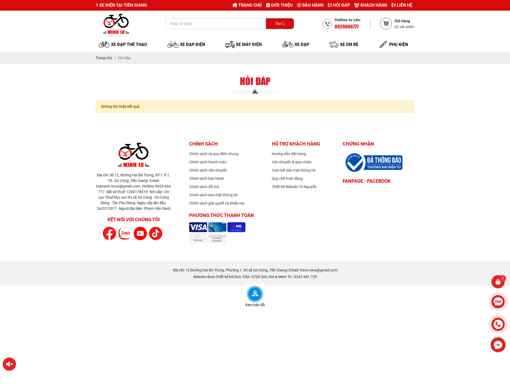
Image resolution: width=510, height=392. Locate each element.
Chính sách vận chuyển (208, 170)
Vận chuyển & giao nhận (292, 162)
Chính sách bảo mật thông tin (213, 195)
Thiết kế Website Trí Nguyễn (294, 187)
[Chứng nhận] (133, 154)
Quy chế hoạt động (287, 178)
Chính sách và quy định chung (213, 154)
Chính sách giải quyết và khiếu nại (216, 203)
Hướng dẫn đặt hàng (289, 154)
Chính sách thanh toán (208, 162)
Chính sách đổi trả (204, 187)
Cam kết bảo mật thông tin (294, 170)
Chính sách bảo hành (206, 178)
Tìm (278, 24)
